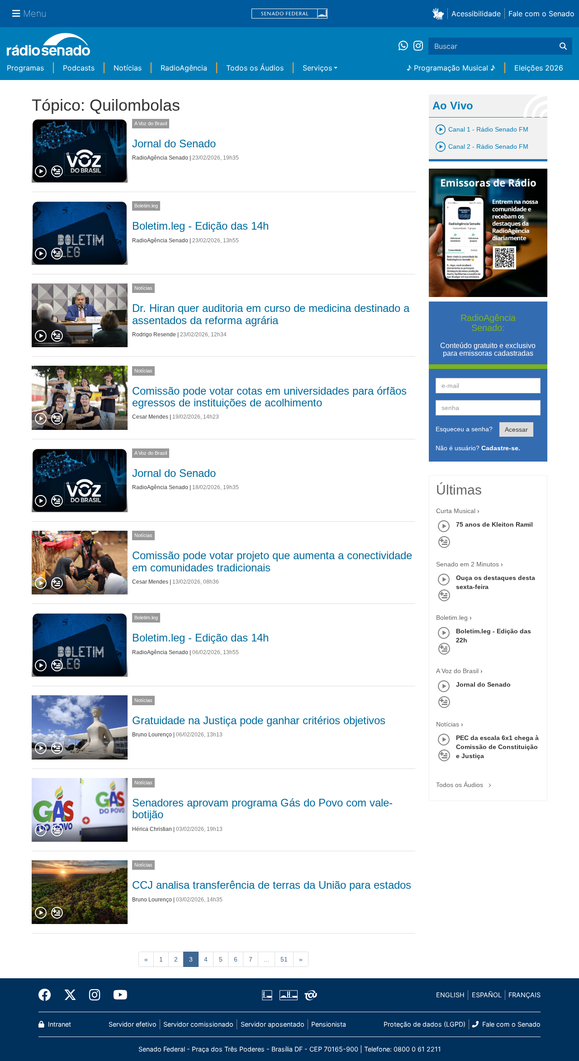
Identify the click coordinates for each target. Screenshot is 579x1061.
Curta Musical (455, 510)
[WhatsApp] (406, 46)
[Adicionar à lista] (57, 172)
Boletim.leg (146, 205)
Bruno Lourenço (152, 734)
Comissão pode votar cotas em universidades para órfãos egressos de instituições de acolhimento (269, 397)
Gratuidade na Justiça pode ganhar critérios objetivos (258, 720)
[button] (439, 13)
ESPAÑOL (487, 995)
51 (284, 959)
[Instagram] (418, 46)
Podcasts (79, 67)
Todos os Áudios (255, 67)
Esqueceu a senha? (464, 429)
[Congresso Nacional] (288, 995)
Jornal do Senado (174, 143)
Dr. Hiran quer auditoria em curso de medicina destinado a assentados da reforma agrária (270, 314)
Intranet (58, 1024)
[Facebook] (47, 995)
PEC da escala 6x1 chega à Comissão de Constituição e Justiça (497, 746)
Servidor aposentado (272, 1024)
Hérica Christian (152, 829)
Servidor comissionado (198, 1024)
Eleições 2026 (538, 67)
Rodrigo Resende (154, 334)
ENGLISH (450, 995)
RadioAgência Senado (160, 158)
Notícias (128, 67)
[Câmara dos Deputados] (268, 995)
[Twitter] (70, 995)
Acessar (516, 429)
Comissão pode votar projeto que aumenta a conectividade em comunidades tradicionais (272, 561)
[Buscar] (563, 46)
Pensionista (328, 1024)
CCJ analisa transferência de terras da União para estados (271, 885)
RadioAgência (184, 67)
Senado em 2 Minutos (467, 564)
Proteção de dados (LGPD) (424, 1024)
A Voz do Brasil (150, 123)
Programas (25, 67)
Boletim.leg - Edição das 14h (200, 226)
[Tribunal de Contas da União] (309, 995)
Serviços (317, 67)
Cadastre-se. (500, 448)
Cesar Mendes (150, 417)
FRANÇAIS (524, 995)
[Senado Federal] (289, 14)
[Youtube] (117, 995)
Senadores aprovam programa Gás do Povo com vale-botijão (262, 809)
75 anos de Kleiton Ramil (494, 524)
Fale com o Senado (541, 13)
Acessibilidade (476, 13)
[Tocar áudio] (41, 172)
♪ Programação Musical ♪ (451, 67)
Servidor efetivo (133, 1024)
